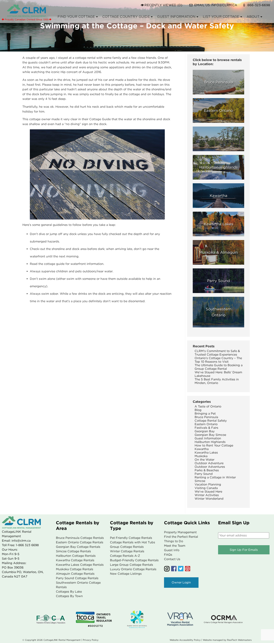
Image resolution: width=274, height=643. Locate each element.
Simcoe (200, 481)
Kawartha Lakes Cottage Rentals (80, 564)
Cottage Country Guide (126, 16)
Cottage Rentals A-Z (125, 556)
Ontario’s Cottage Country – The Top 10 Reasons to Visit (218, 359)
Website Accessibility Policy (185, 640)
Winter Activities (207, 495)
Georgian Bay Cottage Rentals (78, 547)
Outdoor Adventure (209, 463)
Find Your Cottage (76, 16)
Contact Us (172, 559)
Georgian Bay (205, 431)
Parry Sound (204, 474)
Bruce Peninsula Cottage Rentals (80, 538)
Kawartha (202, 449)
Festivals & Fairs (206, 427)
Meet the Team (174, 545)
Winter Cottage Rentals (127, 551)
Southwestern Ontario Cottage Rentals (78, 585)
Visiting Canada (206, 488)
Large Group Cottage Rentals (131, 564)
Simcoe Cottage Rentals (73, 551)
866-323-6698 (258, 5)
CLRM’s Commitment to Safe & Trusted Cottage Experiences (217, 352)
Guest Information (176, 16)
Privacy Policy (90, 640)
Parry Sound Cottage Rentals (77, 578)
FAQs (168, 554)
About (253, 16)
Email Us (215, 5)
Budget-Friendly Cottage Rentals (134, 560)
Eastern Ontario (206, 424)
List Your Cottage (221, 16)
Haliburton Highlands (210, 442)
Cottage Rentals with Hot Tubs (132, 542)
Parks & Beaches (207, 470)
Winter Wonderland (209, 498)
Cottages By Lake (69, 591)
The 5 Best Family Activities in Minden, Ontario (217, 381)
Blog (198, 410)
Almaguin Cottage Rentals (75, 573)
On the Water (204, 459)
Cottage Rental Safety (211, 420)
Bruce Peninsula (206, 417)
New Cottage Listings (126, 573)
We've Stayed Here (208, 491)
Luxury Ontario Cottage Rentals (133, 569)
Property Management (180, 532)
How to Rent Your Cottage (214, 445)
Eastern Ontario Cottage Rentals (79, 542)
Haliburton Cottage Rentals (76, 556)
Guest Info (171, 550)
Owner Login (181, 582)
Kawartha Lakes (206, 452)
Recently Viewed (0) (163, 5)
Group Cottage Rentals (127, 547)
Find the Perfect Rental (181, 536)
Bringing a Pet (205, 413)
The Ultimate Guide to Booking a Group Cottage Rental (218, 366)
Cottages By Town (69, 596)
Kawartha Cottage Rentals (75, 560)
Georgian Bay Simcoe (210, 435)
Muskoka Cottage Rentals (74, 569)
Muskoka (201, 456)
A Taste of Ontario (208, 406)
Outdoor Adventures (210, 466)
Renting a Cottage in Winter (215, 477)
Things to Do (173, 541)
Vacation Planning (208, 484)
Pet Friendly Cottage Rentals (131, 538)
